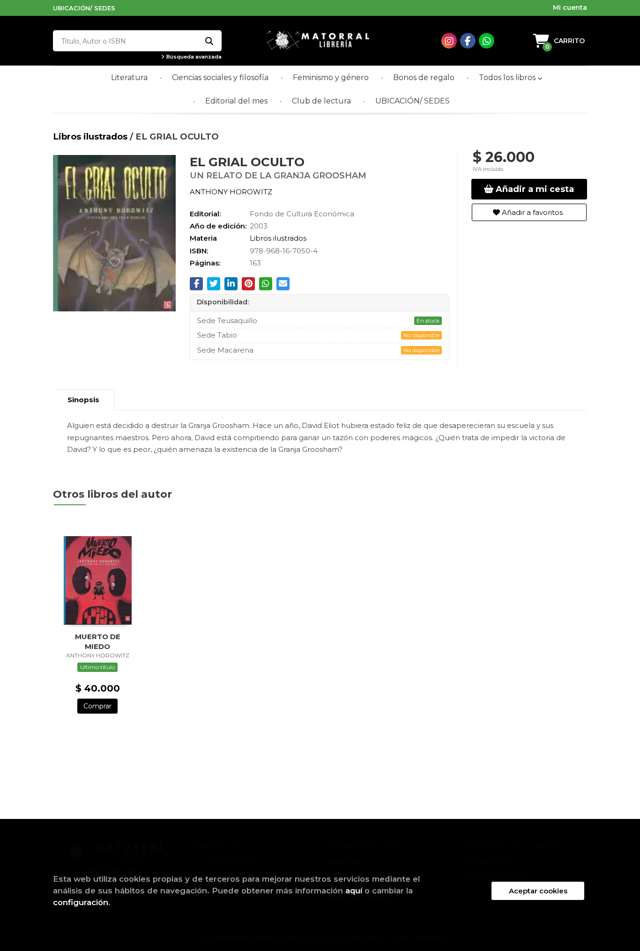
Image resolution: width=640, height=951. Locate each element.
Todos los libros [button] (508, 77)
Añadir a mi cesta (533, 189)
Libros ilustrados (91, 136)
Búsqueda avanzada (193, 56)
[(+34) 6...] (486, 41)
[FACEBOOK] (468, 41)
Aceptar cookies (538, 890)
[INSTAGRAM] (449, 41)
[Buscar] (209, 41)
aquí (353, 890)
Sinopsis (83, 399)
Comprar (97, 706)
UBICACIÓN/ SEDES (84, 8)
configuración (80, 902)
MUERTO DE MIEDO (97, 641)
